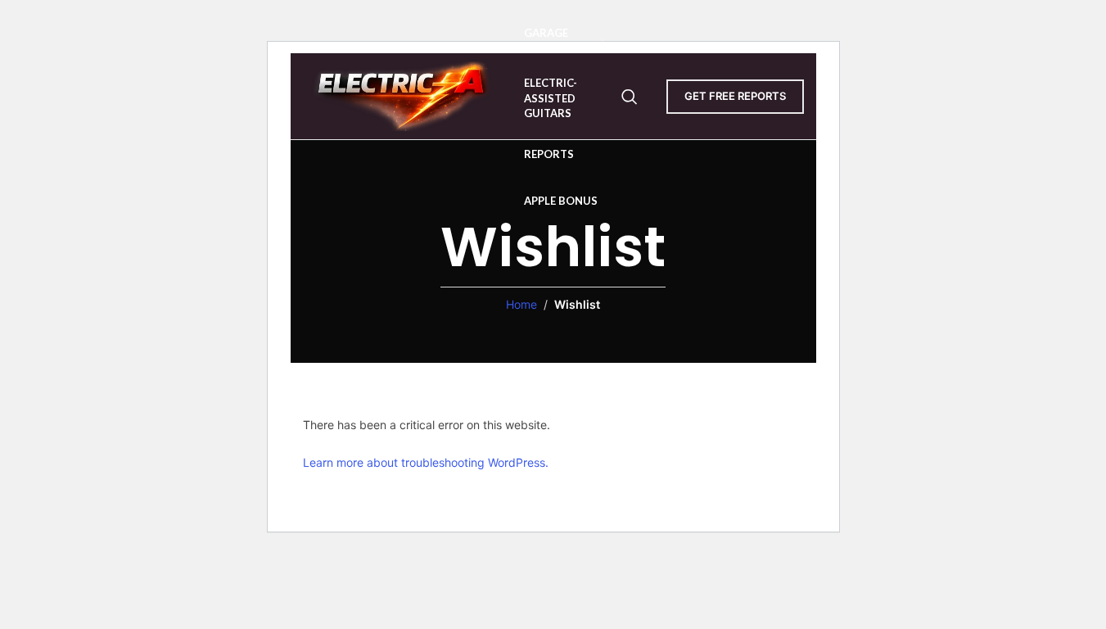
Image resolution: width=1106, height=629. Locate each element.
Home (521, 304)
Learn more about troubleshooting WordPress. (425, 462)
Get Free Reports (735, 95)
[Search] (629, 96)
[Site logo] (405, 95)
